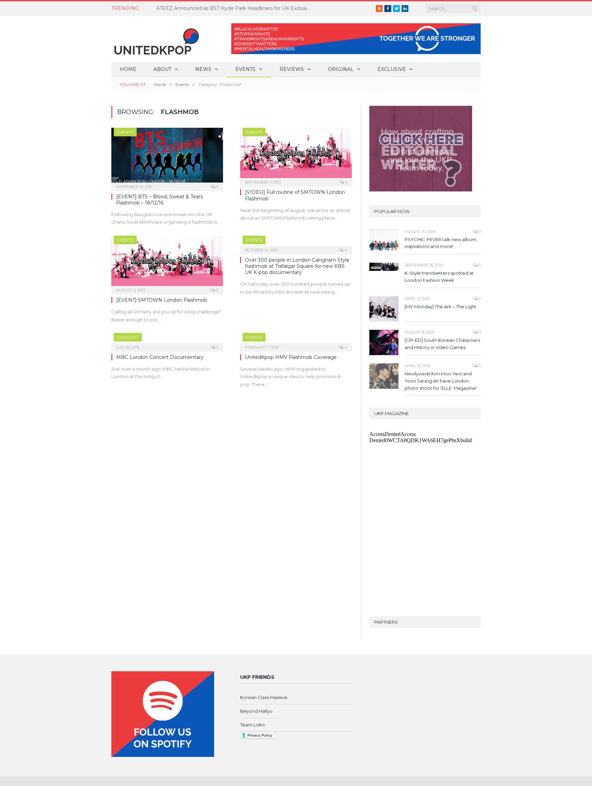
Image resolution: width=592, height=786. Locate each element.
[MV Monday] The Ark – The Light (440, 306)
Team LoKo (252, 724)
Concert (127, 337)
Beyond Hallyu (256, 711)
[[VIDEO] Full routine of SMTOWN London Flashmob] (296, 155)
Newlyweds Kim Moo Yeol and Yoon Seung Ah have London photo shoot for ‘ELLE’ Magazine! (441, 381)
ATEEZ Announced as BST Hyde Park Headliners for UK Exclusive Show (235, 8)
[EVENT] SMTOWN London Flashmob (161, 300)
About (162, 69)
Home (128, 69)
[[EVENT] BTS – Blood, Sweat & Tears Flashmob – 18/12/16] (167, 157)
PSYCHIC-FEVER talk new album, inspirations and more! (441, 243)
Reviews (292, 69)
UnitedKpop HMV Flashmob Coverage (291, 357)
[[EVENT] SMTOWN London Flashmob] (167, 263)
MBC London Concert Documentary (160, 357)
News (203, 69)
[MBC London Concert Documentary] (167, 340)
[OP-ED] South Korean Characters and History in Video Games (442, 343)
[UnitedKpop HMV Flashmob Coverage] (296, 340)
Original (341, 69)
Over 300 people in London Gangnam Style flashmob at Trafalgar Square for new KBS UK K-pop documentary (297, 266)
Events (245, 69)
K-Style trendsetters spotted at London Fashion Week (439, 276)
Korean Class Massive (263, 697)
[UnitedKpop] (155, 39)
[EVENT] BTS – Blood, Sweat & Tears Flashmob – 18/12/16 (159, 200)
